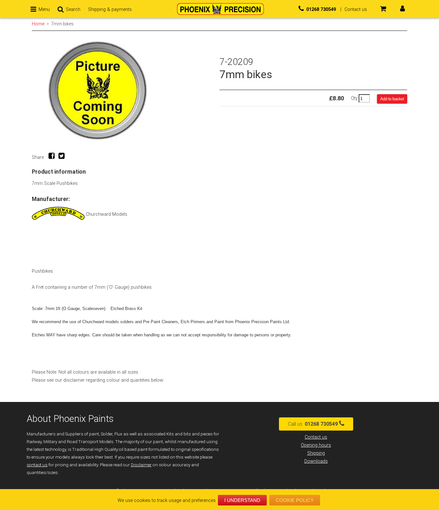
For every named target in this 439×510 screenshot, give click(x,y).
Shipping (316, 453)
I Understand (242, 500)
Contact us (316, 437)
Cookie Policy (295, 500)
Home (38, 23)
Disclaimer (141, 464)
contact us (37, 464)
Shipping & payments (110, 9)
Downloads (316, 461)
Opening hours (316, 445)
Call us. (313, 424)
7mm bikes (62, 23)
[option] (126, 90)
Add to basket (392, 98)
